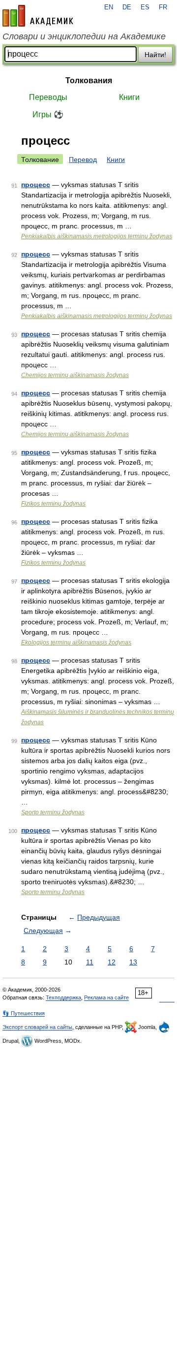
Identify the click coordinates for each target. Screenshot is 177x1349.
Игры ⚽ (47, 114)
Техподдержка (63, 997)
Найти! (155, 55)
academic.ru (37, 16)
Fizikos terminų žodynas (53, 503)
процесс (35, 185)
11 (89, 962)
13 (133, 962)
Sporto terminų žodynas (53, 812)
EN (108, 7)
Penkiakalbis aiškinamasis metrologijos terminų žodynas (96, 236)
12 (112, 962)
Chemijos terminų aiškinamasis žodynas (75, 375)
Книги (129, 97)
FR (163, 7)
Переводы (48, 97)
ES (145, 7)
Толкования (88, 80)
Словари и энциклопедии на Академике (84, 36)
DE (126, 7)
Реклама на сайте (106, 997)
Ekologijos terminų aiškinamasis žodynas (76, 642)
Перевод (83, 159)
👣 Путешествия (23, 1013)
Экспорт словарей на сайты (37, 1027)
